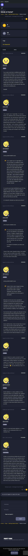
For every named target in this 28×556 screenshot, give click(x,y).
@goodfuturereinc (6, 386)
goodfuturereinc (6, 384)
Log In (20, 518)
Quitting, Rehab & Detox (13, 14)
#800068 (23, 372)
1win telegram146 (6, 44)
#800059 (23, 136)
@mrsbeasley (5, 450)
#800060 (23, 262)
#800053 (23, 53)
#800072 (23, 409)
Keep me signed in (9, 514)
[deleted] (5, 65)
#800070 (23, 205)
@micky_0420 (5, 108)
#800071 (23, 338)
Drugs (6, 14)
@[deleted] (5, 66)
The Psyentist (6, 148)
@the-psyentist (5, 149)
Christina (5, 449)
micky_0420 (5, 107)
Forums (2, 14)
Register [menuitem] (7, 1)
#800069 (23, 95)
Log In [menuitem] (2, 1)
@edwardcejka (5, 422)
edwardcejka (5, 421)
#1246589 (23, 437)
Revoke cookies (14, 553)
